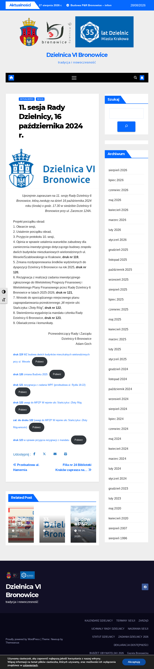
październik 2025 (120, 269)
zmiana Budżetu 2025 (30, 374)
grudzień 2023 (118, 488)
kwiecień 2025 (118, 329)
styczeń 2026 (118, 239)
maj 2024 (115, 438)
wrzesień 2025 (119, 279)
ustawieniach (30, 665)
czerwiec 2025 (118, 309)
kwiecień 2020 (118, 518)
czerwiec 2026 (118, 190)
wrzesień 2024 (119, 399)
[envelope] (55, 454)
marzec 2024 (117, 458)
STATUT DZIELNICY (103, 636)
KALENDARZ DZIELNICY (99, 620)
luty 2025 (115, 349)
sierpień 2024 (118, 409)
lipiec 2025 (116, 299)
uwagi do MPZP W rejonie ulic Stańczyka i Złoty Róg (47, 402)
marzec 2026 (117, 219)
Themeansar (12, 642)
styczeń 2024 (118, 478)
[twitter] (44, 454)
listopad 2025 (118, 259)
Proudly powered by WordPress (23, 639)
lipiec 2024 (116, 418)
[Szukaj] (126, 126)
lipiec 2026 (116, 180)
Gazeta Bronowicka (137, 653)
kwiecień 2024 (118, 448)
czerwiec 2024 (118, 428)
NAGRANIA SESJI (138, 628)
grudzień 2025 (118, 249)
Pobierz (39, 361)
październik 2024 (120, 389)
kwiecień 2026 (118, 210)
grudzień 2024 (118, 369)
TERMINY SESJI (125, 620)
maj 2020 (115, 508)
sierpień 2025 (118, 289)
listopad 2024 (118, 379)
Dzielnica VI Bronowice (77, 54)
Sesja (40, 99)
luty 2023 (115, 498)
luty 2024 (115, 468)
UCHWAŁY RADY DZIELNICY (108, 628)
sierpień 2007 (118, 528)
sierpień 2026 (118, 170)
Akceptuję (134, 662)
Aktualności (26, 99)
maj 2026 (115, 200)
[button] (135, 77)
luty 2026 (115, 229)
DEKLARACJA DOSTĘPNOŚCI (131, 645)
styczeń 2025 (118, 359)
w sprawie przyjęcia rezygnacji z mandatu (41, 439)
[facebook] (34, 454)
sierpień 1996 (118, 538)
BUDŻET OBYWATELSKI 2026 (107, 653)
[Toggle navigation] (74, 78)
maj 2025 (115, 319)
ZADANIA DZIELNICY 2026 (133, 636)
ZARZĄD (143, 620)
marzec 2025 (117, 339)
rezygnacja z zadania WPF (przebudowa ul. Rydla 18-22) (49, 384)
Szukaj (113, 99)
